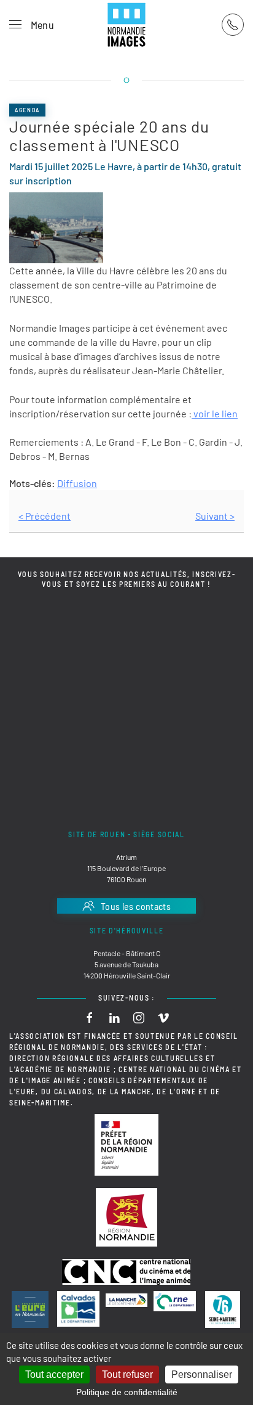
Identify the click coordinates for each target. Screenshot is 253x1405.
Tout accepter (54, 1374)
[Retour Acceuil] (126, 24)
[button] (31, 24)
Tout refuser (127, 1374)
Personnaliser (201, 1374)
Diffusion (77, 483)
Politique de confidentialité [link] (126, 1392)
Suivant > (215, 516)
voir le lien (215, 413)
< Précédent (44, 516)
